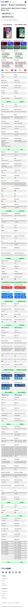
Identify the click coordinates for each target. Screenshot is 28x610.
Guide (3, 583)
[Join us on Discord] (19, 572)
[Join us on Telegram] (9, 572)
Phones (3, 580)
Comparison (4, 578)
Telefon (12, 5)
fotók (2, 72)
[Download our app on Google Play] (16, 572)
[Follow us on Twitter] (6, 572)
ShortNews (4, 585)
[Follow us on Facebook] (3, 572)
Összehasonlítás (21, 5)
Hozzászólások (7, 72)
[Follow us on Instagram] (13, 572)
